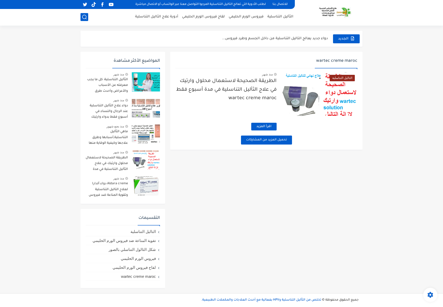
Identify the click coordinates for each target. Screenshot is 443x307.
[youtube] (111, 4)
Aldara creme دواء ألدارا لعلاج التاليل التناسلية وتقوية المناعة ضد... (273, 42)
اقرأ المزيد (263, 126)
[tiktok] (93, 4)
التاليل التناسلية (143, 231)
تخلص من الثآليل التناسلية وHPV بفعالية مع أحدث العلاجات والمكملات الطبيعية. (261, 300)
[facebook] (102, 4)
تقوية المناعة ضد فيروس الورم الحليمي (124, 240)
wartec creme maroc (138, 276)
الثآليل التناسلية (280, 17)
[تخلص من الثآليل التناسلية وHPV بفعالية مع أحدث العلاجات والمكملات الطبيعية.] (330, 12)
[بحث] (84, 17)
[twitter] (85, 4)
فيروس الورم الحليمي (246, 17)
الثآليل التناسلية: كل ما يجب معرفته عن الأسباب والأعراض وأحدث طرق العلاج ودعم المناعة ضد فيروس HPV (107, 86)
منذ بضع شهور (115, 126)
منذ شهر (267, 74)
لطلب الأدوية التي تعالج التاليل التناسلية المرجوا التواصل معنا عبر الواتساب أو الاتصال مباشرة (200, 4)
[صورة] (146, 81)
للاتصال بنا (280, 4)
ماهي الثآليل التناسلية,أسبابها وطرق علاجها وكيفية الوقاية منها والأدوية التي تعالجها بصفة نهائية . (108, 138)
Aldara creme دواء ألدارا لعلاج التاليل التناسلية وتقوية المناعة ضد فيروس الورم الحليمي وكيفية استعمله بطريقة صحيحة (108, 190)
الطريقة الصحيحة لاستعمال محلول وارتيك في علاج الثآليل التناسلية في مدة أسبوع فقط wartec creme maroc (226, 89)
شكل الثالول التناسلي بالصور (132, 249)
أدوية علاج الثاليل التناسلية (156, 17)
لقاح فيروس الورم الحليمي (203, 17)
